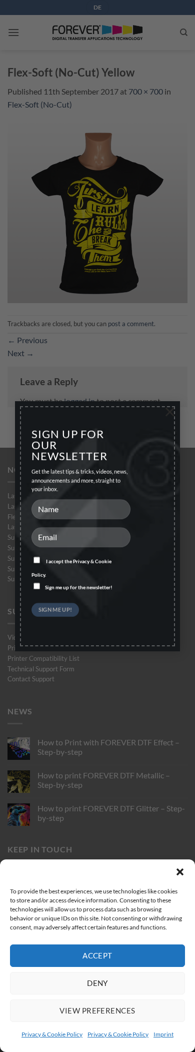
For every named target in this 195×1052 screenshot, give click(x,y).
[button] (180, 872)
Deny (97, 982)
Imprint (164, 1034)
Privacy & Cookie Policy (52, 1034)
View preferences (97, 1010)
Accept (97, 955)
